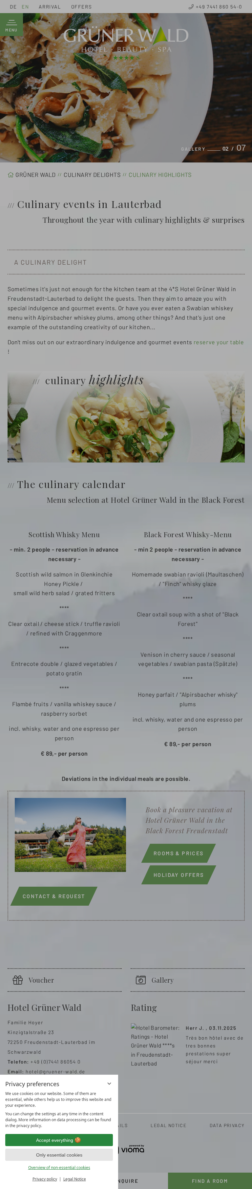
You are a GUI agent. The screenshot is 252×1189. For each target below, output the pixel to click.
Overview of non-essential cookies (59, 1167)
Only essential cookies (59, 1155)
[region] (59, 1110)
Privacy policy (44, 1179)
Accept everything (54, 1140)
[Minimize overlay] (109, 1083)
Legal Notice (74, 1179)
